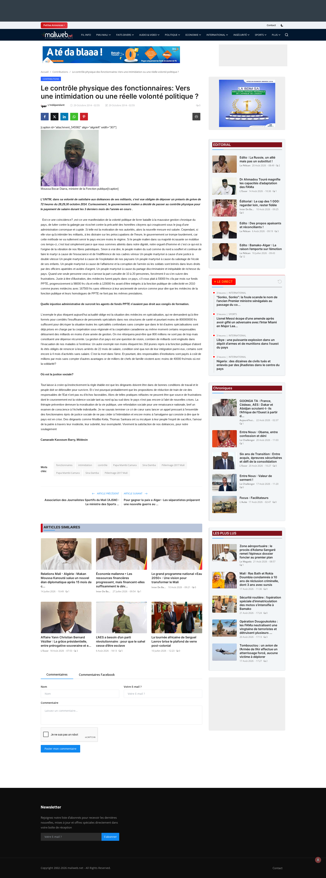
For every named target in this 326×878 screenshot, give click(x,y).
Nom (44, 686)
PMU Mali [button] (102, 34)
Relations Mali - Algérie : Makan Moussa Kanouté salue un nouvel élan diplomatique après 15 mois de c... (66, 580)
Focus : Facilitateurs (254, 498)
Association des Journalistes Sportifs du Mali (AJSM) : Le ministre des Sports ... (82, 502)
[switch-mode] (282, 25)
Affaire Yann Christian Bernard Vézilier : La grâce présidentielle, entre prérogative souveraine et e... (66, 641)
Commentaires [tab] (57, 674)
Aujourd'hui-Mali (247, 420)
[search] (286, 34)
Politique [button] (171, 34)
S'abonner (110, 837)
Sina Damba (149, 465)
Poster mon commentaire (60, 748)
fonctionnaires (64, 465)
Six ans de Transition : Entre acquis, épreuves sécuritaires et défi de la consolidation (261, 457)
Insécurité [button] (240, 34)
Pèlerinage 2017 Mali (173, 465)
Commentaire (49, 703)
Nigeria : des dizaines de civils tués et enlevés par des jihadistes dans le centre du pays (248, 365)
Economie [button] (191, 34)
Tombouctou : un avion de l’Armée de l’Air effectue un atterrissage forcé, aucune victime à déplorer (259, 651)
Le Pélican (245, 165)
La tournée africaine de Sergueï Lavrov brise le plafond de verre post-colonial (174, 641)
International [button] (215, 34)
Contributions (60, 72)
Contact (271, 25)
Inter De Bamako (103, 591)
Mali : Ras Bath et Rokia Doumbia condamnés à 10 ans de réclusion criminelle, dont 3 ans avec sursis (259, 579)
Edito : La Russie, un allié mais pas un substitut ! (257, 159)
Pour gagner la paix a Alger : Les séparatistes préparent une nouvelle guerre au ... (162, 502)
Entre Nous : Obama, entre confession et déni (259, 434)
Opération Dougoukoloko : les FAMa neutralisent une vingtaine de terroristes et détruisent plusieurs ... (259, 627)
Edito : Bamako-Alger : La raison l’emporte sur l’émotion (261, 247)
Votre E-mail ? (132, 686)
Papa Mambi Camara (125, 465)
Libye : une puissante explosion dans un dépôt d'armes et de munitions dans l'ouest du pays (248, 343)
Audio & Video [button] (148, 34)
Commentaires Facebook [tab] (97, 675)
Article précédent (107, 493)
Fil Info (86, 34)
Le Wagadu (246, 561)
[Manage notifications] (318, 860)
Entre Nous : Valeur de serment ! (256, 478)
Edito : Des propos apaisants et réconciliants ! (260, 225)
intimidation (85, 465)
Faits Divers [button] (123, 34)
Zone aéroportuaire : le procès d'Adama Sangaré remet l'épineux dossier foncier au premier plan (257, 551)
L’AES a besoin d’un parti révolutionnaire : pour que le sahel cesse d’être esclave (120, 641)
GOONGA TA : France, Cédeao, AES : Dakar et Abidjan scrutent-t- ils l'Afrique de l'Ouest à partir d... (259, 408)
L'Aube (243, 502)
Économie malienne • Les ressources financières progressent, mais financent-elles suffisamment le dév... (120, 580)
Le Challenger (247, 440)
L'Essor (44, 650)
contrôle (102, 465)
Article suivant (133, 493)
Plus (275, 34)
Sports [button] (259, 34)
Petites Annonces (53, 25)
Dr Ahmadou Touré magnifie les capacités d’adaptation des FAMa (260, 183)
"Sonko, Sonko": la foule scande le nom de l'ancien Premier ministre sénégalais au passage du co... (247, 301)
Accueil (44, 72)
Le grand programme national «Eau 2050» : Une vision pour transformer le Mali (176, 578)
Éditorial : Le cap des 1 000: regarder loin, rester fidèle (260, 203)
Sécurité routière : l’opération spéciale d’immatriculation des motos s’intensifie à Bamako (260, 603)
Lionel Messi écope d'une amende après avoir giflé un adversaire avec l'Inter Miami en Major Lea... (247, 322)
